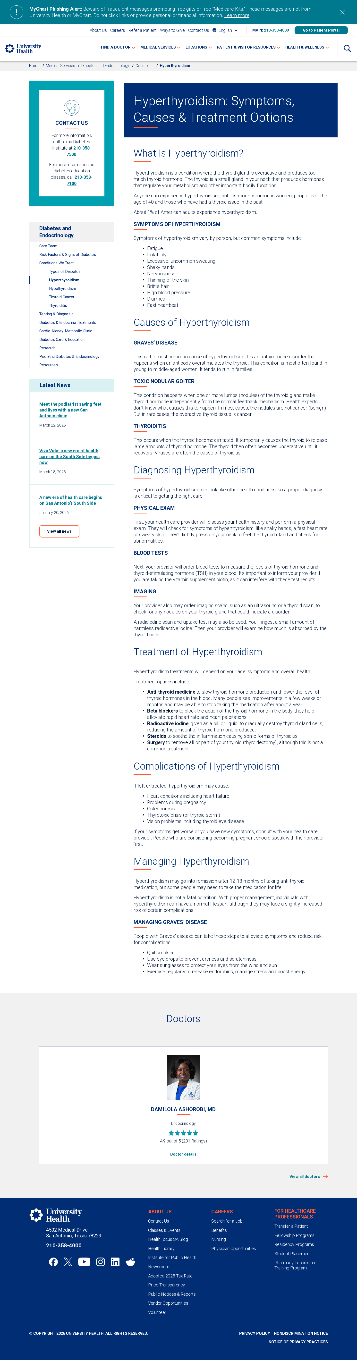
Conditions (144, 65)
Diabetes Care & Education (62, 339)
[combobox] (225, 30)
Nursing (218, 1239)
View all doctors (305, 1176)
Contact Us (198, 30)
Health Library (161, 1248)
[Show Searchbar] (347, 48)
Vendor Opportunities (168, 1303)
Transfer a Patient (291, 1226)
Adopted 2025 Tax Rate (170, 1275)
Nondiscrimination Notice (301, 1333)
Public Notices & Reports (172, 1294)
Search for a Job (227, 1221)
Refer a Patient (142, 30)
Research (47, 348)
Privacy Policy (254, 1333)
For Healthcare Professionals (295, 1214)
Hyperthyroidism (64, 280)
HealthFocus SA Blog (168, 1239)
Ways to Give (172, 30)
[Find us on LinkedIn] (115, 1262)
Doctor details (183, 1154)
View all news (59, 531)
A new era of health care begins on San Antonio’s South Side (70, 500)
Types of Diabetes (65, 271)
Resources (48, 365)
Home (34, 65)
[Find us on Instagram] (100, 1262)
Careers (117, 30)
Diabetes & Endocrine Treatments (67, 322)
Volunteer (157, 1312)
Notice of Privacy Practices (298, 1342)
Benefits (219, 1230)
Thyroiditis (58, 305)
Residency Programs (294, 1244)
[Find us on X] (68, 1262)
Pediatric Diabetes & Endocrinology (69, 356)
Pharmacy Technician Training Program (294, 1265)
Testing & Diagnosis (56, 314)
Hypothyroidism (62, 288)
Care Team (48, 246)
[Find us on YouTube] (84, 1262)
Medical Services (60, 65)
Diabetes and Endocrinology (105, 65)
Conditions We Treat (56, 263)
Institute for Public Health (172, 1257)
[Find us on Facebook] (53, 1262)
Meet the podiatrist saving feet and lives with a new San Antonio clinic (70, 410)
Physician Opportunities (233, 1248)
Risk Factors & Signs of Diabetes (67, 254)
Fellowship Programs (294, 1235)
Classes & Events (164, 1230)
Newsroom (158, 1266)
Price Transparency (166, 1284)
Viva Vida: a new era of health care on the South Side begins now (69, 456)
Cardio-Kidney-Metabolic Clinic (65, 331)
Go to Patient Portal (321, 30)
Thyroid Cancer (61, 297)
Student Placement (292, 1253)
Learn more (236, 15)
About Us (98, 30)
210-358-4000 (276, 30)
